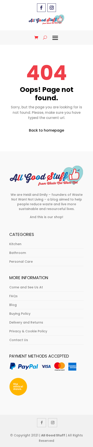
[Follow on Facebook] (41, 7)
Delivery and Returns (26, 322)
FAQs (13, 296)
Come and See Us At (26, 287)
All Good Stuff (53, 435)
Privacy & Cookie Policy (28, 331)
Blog (13, 305)
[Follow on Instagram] (51, 7)
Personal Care (21, 261)
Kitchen (15, 244)
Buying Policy (19, 313)
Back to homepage (46, 130)
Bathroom (17, 253)
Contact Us (18, 340)
